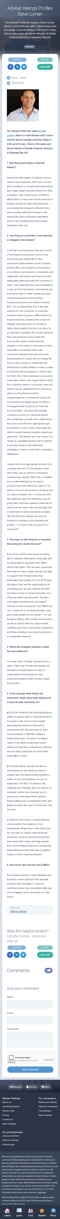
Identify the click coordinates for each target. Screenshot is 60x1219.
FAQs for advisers (10, 1140)
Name (10, 997)
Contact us (7, 1119)
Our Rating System (11, 1106)
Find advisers (45, 1111)
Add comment (30, 1069)
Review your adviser (48, 1102)
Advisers (16, 1087)
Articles (32, 1087)
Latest (7, 1215)
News (23, 78)
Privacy (5, 1115)
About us (6, 1102)
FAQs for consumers (48, 1106)
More (52, 1212)
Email (10, 1013)
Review (41, 1212)
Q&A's (47, 1087)
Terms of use (8, 1111)
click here (42, 1192)
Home (15, 78)
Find (32, 1212)
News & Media (9, 1124)
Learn (20, 1212)
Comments (13, 1028)
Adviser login (8, 1144)
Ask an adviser (45, 1115)
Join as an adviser (10, 1136)
